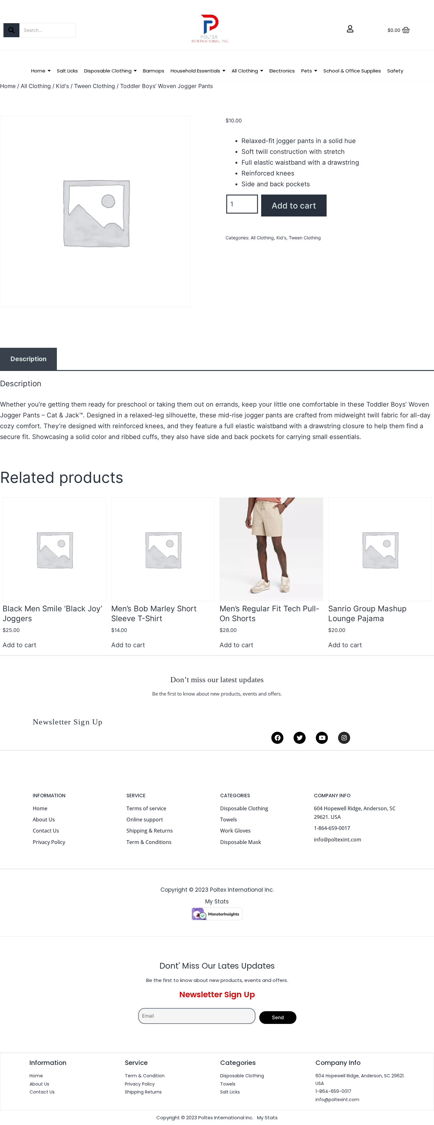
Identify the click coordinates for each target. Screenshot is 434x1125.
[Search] (11, 30)
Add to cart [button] (19, 645)
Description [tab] (28, 359)
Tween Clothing (94, 86)
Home (8, 86)
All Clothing (36, 86)
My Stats (217, 901)
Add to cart (294, 205)
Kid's (62, 86)
